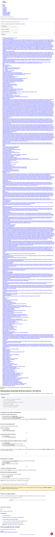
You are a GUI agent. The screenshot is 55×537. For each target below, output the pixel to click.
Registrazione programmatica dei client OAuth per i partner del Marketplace (15, 332)
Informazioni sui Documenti (7, 213)
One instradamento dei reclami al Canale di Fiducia (11, 95)
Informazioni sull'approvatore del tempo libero (45, 124)
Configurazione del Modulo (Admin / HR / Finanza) (19, 198)
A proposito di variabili (18, 220)
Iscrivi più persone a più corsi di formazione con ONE (12, 93)
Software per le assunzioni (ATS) (8, 226)
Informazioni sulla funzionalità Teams (20, 246)
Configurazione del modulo (25, 204)
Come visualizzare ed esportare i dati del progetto (11, 146)
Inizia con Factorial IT (6, 341)
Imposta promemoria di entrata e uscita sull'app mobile (27, 110)
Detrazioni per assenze (6, 141)
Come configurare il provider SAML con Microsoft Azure (34, 40)
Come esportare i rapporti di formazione (9, 302)
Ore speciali (39, 106)
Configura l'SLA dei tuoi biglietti (8, 363)
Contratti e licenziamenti (7, 240)
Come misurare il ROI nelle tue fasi (9, 165)
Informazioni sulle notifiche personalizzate (41, 264)
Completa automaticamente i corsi (8, 311)
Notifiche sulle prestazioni (7, 355)
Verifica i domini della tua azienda (13, 49)
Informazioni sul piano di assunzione (9, 238)
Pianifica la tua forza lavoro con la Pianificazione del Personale (38, 196)
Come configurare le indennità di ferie (44, 133)
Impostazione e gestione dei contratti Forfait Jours (44, 110)
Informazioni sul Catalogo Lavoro (8, 246)
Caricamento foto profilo (45, 56)
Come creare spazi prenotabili (27, 255)
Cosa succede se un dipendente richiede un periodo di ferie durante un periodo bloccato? (33, 126)
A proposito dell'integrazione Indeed (9, 334)
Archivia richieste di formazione (8, 325)
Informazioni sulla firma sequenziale (13, 218)
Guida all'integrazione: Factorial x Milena (44, 182)
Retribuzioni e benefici (6, 171)
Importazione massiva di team (35, 248)
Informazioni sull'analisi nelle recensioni (9, 273)
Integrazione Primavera (6, 183)
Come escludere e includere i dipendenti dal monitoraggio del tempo (15, 100)
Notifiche (4, 347)
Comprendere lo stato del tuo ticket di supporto (10, 380)
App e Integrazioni (6, 330)
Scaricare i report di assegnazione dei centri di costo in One (13, 79)
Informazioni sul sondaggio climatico (25, 287)
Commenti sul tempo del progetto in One (9, 92)
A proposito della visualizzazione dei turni (26, 118)
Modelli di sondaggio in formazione (9, 309)
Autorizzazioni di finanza (9, 262)
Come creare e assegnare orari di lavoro (30, 104)
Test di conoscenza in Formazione (8, 308)
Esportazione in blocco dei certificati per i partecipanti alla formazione (14, 314)
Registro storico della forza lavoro (47, 192)
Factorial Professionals (33, 176)
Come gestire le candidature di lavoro (46, 236)
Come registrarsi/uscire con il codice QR (21, 103)
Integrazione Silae (13, 182)
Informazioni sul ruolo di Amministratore (31, 259)
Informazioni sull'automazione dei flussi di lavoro (11, 264)
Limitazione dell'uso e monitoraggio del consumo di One (12, 89)
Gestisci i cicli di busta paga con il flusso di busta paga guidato (32, 179)
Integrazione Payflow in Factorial (37, 335)
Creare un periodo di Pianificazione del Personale (27, 208)
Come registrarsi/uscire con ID (47, 101)
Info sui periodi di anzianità (30, 135)
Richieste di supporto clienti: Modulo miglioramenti (11, 373)
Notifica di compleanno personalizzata (36, 265)
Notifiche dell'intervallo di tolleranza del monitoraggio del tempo (13, 351)
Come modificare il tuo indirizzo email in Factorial (38, 55)
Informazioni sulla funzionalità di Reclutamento (24, 227)
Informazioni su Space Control (38, 255)
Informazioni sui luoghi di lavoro (21, 43)
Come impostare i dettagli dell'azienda (25, 39)
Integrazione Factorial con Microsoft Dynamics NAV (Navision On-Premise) (35, 337)
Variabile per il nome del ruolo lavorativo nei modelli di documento (19, 222)
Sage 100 (24, 184)
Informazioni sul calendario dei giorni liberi (23, 127)
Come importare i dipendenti (9, 46)
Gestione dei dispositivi (48, 341)
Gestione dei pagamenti (7, 204)
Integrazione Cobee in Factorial (41, 334)
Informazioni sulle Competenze (21, 279)
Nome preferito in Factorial (36, 56)
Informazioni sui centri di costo (8, 192)
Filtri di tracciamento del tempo (10, 113)
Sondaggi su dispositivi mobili (46, 287)
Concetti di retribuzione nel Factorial (9, 173)
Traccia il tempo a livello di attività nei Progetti (10, 169)
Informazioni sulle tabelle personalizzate (9, 43)
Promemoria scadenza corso (7, 304)
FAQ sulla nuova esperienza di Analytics (33, 268)
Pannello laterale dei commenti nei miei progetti (11, 162)
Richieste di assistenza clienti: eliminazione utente (11, 379)
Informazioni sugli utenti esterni (18, 259)
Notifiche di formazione (7, 350)
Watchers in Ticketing (6, 360)
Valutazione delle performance (8, 272)
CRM (4, 205)
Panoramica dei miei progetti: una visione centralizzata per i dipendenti (14, 154)
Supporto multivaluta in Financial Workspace (33, 192)
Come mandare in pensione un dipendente (28, 57)
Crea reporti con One (43, 268)
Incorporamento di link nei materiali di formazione (11, 307)
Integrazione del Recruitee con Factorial (37, 336)
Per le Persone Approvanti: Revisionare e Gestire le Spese (22, 199)
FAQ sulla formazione (6, 300)
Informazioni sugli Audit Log (39, 41)
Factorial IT (5, 340)
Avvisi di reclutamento (6, 352)
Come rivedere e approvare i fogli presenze (30, 99)
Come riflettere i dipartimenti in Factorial (14, 249)
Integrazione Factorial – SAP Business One (20, 338)
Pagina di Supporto (3, 387)
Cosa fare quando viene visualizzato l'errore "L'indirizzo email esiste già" (15, 61)
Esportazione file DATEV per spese (13, 185)
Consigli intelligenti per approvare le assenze (21, 129)
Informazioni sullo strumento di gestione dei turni (11, 118)
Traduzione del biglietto (7, 362)
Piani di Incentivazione (18, 179)
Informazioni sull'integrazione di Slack (25, 335)
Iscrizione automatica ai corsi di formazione (10, 326)
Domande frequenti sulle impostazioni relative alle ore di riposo (13, 136)
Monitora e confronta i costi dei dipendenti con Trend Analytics (42, 193)
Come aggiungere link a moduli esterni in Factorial (33, 62)
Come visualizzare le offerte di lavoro (43, 231)
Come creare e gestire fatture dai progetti (9, 160)
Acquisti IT (12, 341)
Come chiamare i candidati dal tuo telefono (33, 236)
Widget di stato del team (39, 108)
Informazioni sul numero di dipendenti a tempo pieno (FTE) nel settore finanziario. (20, 195)
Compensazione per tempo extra (37, 105)
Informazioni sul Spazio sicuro (8, 282)
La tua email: (3, 25)
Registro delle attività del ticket (8, 361)
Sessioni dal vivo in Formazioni (8, 327)
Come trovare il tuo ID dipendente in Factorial (46, 54)
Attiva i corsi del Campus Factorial (8, 328)
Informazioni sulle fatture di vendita (31, 206)
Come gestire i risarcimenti (15, 174)
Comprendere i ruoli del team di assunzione (22, 248)
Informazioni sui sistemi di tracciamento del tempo (14, 104)
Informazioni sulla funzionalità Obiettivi (9, 279)
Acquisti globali (14, 342)
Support (4, 5)
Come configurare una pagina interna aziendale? (12, 399)
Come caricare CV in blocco (18, 235)
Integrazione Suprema (18, 334)
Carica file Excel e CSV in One (8, 87)
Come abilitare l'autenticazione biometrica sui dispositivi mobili (27, 54)
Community (5, 289)
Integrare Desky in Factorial (49, 336)
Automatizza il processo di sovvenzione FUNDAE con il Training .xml (15, 305)
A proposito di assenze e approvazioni (31, 124)
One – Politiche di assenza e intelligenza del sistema (11, 67)
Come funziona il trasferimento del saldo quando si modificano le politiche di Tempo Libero (27, 140)
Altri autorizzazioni (44, 261)
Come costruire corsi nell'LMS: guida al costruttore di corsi (13, 312)
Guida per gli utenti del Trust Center (9, 385)
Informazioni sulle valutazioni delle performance (33, 274)
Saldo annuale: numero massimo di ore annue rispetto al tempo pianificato (23, 106)
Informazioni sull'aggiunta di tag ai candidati (46, 230)
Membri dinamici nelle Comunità (11, 291)
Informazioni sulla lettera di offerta (32, 230)
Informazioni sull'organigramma (32, 246)
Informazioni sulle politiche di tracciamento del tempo (36, 100)
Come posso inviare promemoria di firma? (31, 217)
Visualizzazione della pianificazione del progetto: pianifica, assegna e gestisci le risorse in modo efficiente (20, 159)
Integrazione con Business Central (16, 337)
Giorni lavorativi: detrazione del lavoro (36, 143)
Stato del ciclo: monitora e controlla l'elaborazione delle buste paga (30, 175)
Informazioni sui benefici (23, 188)
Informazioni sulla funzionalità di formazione (10, 299)
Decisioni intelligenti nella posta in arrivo (40, 46)
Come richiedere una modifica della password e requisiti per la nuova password (16, 55)
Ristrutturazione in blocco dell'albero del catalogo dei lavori (31, 249)
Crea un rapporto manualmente (19, 269)
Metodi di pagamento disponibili (8, 370)
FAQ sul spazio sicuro (17, 282)
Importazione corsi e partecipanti (8, 313)
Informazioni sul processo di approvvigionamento (44, 202)
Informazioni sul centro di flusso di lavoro (26, 264)
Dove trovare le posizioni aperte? (9, 400)
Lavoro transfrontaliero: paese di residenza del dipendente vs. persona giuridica (25, 47)
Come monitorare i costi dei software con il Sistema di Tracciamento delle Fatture (22, 202)
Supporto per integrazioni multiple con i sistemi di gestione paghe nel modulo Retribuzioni (37, 183)
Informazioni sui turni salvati (38, 121)
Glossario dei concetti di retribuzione (39, 177)
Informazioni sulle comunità (29, 290)
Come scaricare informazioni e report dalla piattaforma (15, 62)
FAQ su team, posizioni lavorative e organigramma (39, 247)
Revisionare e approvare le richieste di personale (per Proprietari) (17, 209)
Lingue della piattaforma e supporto (34, 61)
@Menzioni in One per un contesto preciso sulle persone (12, 72)
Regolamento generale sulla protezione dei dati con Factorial (13, 231)
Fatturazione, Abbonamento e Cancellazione (10, 364)
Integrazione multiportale (21, 236)
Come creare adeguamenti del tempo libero (42, 125)
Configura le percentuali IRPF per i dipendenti (36, 48)
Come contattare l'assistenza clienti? (14, 18)
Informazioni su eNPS (8, 286)
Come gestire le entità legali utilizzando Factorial (11, 39)
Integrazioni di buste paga (7, 181)
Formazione (5, 298)
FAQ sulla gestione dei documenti (42, 214)
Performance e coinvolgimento (8, 271)
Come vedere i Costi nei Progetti (8, 156)
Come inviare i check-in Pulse (35, 295)
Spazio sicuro (5, 281)
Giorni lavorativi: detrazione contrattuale (42, 142)
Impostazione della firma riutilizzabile (25, 218)
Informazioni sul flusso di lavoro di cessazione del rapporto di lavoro (18, 265)
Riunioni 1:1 (5, 292)
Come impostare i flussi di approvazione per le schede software (24, 203)
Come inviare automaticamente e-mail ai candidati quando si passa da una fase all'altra (37, 235)
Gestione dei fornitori (16, 204)
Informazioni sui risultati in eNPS (37, 285)
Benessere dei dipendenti (7, 294)
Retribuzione (5, 172)
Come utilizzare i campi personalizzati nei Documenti (27, 214)
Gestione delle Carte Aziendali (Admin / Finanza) (37, 198)
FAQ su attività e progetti (7, 150)
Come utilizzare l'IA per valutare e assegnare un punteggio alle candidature (37, 234)
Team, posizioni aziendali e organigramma (10, 245)
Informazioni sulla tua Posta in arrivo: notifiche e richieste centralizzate (20, 53)
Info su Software (5, 202)
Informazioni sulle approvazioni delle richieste (28, 232)
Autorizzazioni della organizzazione (9, 261)
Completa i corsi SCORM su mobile (9, 322)
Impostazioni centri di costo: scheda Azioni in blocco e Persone (13, 194)
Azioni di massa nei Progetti (7, 168)
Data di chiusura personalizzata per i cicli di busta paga (33, 178)
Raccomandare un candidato (8, 403)
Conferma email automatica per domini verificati (43, 57)
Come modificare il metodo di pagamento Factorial (11, 368)
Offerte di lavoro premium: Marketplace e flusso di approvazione (29, 237)
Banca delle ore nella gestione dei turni (30, 122)
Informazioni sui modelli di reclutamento (39, 227)
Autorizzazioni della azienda (36, 261)
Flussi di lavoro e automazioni (8, 263)
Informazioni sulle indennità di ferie (37, 127)
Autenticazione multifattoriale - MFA (34, 45)
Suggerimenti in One (6, 83)
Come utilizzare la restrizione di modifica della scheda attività (40, 107)
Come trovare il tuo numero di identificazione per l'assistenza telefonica (15, 383)
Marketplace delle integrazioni (8, 333)
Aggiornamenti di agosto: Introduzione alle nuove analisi (16, 268)
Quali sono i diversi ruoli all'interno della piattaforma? (22, 247)
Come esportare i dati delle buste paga (21, 173)
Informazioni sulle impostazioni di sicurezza (38, 44)
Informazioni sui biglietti (7, 357)
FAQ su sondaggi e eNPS (36, 287)
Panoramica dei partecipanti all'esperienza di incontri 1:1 (30, 275)
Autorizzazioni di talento (27, 261)
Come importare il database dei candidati (14, 232)
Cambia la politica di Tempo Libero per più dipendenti (36, 139)
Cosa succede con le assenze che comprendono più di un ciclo (14, 135)
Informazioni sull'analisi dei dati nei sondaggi (24, 285)
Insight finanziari (5, 191)
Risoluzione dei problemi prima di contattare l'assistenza (12, 381)
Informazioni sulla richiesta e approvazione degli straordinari (13, 99)
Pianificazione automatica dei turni (17, 122)
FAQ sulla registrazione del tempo (42, 104)
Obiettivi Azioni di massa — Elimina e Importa (35, 279)
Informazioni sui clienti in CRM (19, 206)
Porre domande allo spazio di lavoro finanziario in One (18, 196)
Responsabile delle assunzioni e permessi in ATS (37, 228)
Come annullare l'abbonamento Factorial (9, 367)
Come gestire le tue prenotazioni (8, 255)
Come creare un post (6, 290)
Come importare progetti (7, 153)
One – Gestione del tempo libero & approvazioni (11, 68)
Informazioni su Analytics (9, 269)
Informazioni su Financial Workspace (19, 192)
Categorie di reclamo (32, 282)
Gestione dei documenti (7, 212)
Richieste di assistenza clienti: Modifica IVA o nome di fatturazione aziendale (16, 377)
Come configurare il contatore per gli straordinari (30, 134)
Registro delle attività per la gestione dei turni (44, 122)
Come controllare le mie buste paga (31, 213)
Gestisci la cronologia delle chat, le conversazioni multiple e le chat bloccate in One (17, 73)
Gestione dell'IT (5, 339)
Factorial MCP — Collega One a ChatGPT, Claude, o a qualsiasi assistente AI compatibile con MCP (20, 91)
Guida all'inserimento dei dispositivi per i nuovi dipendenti (42, 344)
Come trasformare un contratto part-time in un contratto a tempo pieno (31, 243)
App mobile (5, 58)
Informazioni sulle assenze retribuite (14, 128)
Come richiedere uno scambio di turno (46, 120)
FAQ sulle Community (38, 290)
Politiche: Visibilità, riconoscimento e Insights (10, 358)
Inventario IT (5, 343)
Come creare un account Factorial (38, 39)
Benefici (4, 186)
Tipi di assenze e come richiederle (39, 130)
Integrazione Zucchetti (6, 182)
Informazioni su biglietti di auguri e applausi (17, 290)
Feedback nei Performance (15, 277)
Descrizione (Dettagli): (5, 29)
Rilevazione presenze (6, 98)
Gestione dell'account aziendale (8, 38)
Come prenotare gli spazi (18, 255)
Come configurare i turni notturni (46, 106)
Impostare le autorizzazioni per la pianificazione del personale (38, 209)
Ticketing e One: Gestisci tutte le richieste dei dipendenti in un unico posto (15, 78)
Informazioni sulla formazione (8, 301)
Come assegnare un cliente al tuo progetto (10, 157)
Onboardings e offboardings (39, 341)
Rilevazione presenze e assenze (8, 97)
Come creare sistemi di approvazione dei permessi (11, 125)
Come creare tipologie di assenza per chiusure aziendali (29, 128)
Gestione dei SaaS (31, 341)
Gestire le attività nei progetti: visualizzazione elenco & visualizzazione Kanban (16, 158)
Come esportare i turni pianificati (37, 119)
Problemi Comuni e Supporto (44, 199)
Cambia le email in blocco (23, 49)
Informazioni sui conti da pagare (8, 203)
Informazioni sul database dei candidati (9, 227)
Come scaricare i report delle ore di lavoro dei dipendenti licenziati (26, 113)
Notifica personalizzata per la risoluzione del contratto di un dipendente (15, 257)
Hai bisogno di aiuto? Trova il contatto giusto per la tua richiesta (13, 384)
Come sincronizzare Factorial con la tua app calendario (41, 53)
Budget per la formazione (7, 318)
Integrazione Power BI (6, 337)
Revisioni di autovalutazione (25, 277)
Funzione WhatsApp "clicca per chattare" (30, 231)
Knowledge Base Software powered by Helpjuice (27, 534)
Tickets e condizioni (6, 356)
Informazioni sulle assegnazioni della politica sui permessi (34, 136)
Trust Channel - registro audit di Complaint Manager (22, 283)
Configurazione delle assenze (7, 132)
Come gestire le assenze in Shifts (8, 121)
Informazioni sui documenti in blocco (18, 213)
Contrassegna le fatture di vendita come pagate (45, 206)
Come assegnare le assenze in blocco (45, 128)
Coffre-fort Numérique (6, 223)
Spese (4, 197)
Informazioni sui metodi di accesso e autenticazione (17, 41)
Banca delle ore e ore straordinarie (24, 107)
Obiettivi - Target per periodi (7, 94)
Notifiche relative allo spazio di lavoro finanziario (11, 354)
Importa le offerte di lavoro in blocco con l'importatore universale (26, 238)
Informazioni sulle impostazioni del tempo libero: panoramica (13, 133)
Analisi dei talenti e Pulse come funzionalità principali (12, 275)
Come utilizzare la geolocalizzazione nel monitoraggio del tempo (32, 102)
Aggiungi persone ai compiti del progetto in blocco (11, 170)
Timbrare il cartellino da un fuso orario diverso (20, 114)
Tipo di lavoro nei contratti (28, 244)
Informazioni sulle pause (24, 18)
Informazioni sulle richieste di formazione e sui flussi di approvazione (14, 303)
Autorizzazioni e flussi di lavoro (8, 256)
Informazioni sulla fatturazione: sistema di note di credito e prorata (14, 366)
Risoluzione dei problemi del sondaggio (9, 288)
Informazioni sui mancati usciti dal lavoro (24, 109)
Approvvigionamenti (6, 201)
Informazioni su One (6, 64)
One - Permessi (5, 69)
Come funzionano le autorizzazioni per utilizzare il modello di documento (18, 221)
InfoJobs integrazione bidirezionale (34, 338)
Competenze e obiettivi (6, 278)
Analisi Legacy (5, 270)
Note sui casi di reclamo (25, 282)
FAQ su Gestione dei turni (13, 120)
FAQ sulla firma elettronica (19, 217)
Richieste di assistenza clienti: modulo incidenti (10, 375)
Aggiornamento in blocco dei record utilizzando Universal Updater (36, 250)
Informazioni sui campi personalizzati (44, 42)
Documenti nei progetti (6, 161)
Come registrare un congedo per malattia (26, 130)
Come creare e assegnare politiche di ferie (30, 133)
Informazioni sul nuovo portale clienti (9, 369)
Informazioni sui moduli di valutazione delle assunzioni (40, 233)
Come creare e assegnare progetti (8, 151)
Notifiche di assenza (6, 353)
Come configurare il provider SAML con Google (16, 40)
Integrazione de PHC (32, 182)
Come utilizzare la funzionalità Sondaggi (9, 285)
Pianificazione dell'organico (7, 207)
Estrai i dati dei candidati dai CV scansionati (44, 238)
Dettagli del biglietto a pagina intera (9, 359)
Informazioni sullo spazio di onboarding (43, 232)
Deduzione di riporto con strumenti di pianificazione (20, 143)
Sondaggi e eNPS (6, 284)
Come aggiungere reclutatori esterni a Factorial (18, 229)
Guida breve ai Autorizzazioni (8, 259)
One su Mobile (5, 66)
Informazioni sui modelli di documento (37, 220)
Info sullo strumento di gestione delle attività (28, 253)
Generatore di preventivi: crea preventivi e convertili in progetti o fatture (15, 167)
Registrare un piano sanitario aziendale (12, 188)
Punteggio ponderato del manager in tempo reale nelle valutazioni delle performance (22, 276)
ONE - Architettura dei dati (7, 71)
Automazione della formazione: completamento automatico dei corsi (14, 310)
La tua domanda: (4, 26)
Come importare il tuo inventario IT (13, 344)
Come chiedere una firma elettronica (9, 217)
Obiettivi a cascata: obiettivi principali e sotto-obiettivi (19, 280)
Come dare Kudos (6, 297)
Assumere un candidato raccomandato (10, 406)
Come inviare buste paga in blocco (12, 214)
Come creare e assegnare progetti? (8, 148)
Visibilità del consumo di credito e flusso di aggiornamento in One (14, 74)
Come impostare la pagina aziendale (32, 42)
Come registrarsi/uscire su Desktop (34, 103)
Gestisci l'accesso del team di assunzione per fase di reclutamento (14, 239)
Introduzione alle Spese (6, 198)
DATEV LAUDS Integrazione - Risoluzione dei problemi (36, 184)
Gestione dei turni (6, 117)
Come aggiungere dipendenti (32, 43)
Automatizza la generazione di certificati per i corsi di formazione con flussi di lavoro (17, 306)
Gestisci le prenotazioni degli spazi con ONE (10, 76)
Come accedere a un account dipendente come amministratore (20, 44)
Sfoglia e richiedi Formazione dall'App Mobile (10, 321)
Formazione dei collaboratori (7, 324)
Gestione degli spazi (6, 254)
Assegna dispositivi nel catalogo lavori (25, 344)
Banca (12, 204)
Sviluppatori (19, 342)
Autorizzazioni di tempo (19, 261)
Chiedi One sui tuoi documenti (8, 75)
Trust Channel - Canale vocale (41, 282)
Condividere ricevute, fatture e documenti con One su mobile (13, 88)
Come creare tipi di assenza (19, 124)
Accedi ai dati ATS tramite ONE (45, 237)
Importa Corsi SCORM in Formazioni (9, 320)
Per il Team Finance (35, 199)
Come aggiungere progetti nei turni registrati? (10, 147)
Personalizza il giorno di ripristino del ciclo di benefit (37, 188)
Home (4, 4)
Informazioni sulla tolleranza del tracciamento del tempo (31, 101)
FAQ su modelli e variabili (26, 220)
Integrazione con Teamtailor (17, 336)
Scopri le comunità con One (7, 65)
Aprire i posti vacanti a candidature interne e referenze (13, 402)
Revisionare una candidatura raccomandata (11, 405)
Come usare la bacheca (42, 229)
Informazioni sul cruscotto (7, 52)
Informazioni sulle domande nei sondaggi (33, 286)
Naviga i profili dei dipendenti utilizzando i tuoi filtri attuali (15, 250)
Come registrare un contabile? (24, 176)
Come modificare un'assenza (14, 130)
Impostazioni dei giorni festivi (30, 108)
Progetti (4, 145)
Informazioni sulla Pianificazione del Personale (10, 208)
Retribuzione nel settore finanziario (8, 193)
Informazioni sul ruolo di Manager (44, 246)
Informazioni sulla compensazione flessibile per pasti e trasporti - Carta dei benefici (17, 187)
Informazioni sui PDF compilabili (8, 220)
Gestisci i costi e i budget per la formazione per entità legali (13, 323)
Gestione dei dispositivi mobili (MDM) (21, 341)
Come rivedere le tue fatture (7, 365)
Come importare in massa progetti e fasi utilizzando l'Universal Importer (15, 166)
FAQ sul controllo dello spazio (48, 255)
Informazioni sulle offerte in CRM (8, 206)
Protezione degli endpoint (7, 342)
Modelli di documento (6, 219)
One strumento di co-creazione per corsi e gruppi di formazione (13, 80)
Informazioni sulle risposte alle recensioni (23, 273)
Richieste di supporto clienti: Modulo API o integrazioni (12, 374)
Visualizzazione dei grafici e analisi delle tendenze (23, 193)
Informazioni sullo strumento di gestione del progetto (11, 149)
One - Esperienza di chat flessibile (8, 70)
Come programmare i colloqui (19, 234)
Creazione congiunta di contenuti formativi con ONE (12, 316)
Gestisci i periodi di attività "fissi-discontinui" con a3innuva (13, 184)
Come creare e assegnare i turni (39, 118)
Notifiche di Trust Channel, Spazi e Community (11, 348)
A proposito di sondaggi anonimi (13, 287)
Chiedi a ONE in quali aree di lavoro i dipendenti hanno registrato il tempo (15, 96)
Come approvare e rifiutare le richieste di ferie (27, 125)
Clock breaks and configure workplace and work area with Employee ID (32, 115)
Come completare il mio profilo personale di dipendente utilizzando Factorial (24, 52)
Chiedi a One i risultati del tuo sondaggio (9, 84)
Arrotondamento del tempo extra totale (34, 114)
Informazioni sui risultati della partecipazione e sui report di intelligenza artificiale (16, 295)
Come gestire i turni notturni (27, 119)
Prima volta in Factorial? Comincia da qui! (10, 37)
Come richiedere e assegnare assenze (9, 124)
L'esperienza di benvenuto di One (8, 82)
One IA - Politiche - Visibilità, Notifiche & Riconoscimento (13, 81)
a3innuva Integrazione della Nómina (23, 182)
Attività (4, 252)
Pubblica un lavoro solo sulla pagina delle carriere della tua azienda (36, 239)
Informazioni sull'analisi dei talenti (47, 274)
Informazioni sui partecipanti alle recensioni (38, 273)
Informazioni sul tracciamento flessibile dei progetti (11, 152)
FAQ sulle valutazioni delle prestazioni (18, 274)
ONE (3, 63)
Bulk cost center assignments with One (9, 90)
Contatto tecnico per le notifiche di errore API (36, 49)
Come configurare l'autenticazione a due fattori (20, 45)
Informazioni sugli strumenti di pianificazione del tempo (23, 121)
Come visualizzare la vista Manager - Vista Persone (11, 155)
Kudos (4, 296)
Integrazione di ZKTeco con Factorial (29, 334)
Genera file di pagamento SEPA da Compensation (24, 177)
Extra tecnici (9, 200)
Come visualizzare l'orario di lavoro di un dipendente (23, 56)
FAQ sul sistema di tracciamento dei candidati (23, 233)
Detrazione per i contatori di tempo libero (9, 142)
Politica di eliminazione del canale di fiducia (39, 283)
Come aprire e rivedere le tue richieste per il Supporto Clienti (13, 372)
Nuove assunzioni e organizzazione (9, 225)
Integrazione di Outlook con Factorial (12, 335)
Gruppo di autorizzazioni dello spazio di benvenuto (15, 260)
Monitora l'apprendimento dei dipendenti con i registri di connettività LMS (15, 315)
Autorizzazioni (5, 258)
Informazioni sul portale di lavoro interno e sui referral (19, 228)
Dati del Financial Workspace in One (9, 77)
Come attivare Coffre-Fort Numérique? (9, 224)
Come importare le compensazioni (34, 173)
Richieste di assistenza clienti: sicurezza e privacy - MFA (12, 378)
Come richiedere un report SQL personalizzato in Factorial (12, 382)
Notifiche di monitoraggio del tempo (11, 110)
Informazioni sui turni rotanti (35, 120)
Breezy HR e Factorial (26, 336)
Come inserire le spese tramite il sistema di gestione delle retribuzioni (32, 174)
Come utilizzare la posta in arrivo (32, 229)
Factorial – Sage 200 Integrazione (16, 183)
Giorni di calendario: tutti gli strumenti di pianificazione (26, 142)
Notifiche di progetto (6, 349)
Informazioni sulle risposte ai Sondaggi (19, 286)
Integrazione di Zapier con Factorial (9, 331)
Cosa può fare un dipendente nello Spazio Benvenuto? (24, 46)
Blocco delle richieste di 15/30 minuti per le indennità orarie (40, 129)
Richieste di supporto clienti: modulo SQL (10, 376)
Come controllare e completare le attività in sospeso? (11, 253)
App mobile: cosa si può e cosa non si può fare (20, 48)
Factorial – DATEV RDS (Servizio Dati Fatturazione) (29, 185)
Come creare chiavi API (30, 41)
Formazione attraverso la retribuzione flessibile (39, 187)
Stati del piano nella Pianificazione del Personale (29, 210)
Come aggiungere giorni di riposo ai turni (15, 119)
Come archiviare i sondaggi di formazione (10, 329)
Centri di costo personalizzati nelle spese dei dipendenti (33, 194)
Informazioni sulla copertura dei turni (24, 120)
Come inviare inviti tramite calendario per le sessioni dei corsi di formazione (15, 317)
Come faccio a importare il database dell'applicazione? (17, 230)
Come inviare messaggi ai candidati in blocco (10, 237)
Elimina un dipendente (46, 243)
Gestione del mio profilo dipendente (9, 51)
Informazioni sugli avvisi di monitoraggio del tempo (23, 105)
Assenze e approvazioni (7, 123)
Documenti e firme (6, 211)
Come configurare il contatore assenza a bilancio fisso (44, 135)
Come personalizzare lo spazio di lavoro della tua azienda (16, 42)
